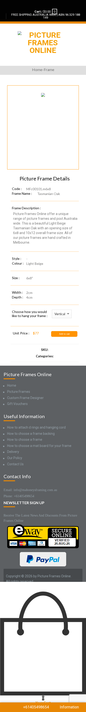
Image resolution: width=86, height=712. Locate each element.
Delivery (13, 452)
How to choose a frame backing (31, 433)
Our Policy (14, 458)
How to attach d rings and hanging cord (36, 427)
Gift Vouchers (17, 404)
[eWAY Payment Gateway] (43, 536)
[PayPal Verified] (43, 559)
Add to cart (64, 334)
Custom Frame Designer (25, 398)
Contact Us (15, 464)
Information (69, 707)
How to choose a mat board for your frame (39, 446)
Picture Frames (18, 392)
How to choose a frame (24, 439)
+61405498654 (36, 707)
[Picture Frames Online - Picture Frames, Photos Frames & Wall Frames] (43, 41)
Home (11, 385)
